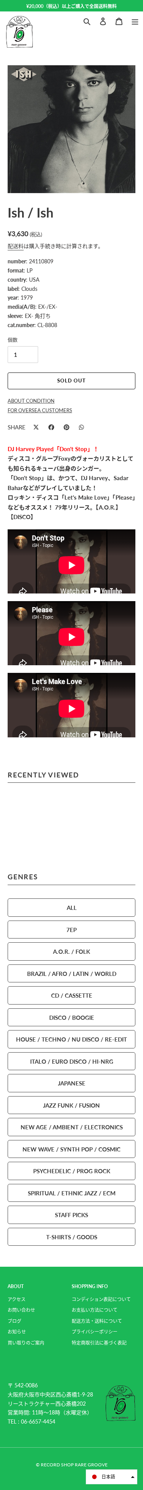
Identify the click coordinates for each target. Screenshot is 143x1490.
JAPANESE (71, 1083)
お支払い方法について (94, 1310)
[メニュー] (135, 20)
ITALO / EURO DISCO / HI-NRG (71, 1061)
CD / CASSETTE (71, 995)
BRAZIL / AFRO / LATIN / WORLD (71, 973)
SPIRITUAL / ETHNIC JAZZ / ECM (72, 1193)
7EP (71, 930)
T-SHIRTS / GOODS (71, 1237)
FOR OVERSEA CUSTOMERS (40, 410)
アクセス (17, 1299)
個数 (13, 339)
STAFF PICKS (71, 1215)
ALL (72, 907)
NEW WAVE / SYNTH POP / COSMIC (71, 1149)
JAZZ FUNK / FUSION (71, 1105)
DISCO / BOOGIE (71, 1017)
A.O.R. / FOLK (71, 951)
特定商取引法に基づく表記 (99, 1343)
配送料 (16, 246)
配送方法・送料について (97, 1321)
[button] (111, 1476)
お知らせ (17, 1332)
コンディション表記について (101, 1299)
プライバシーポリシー (94, 1332)
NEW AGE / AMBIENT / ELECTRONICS (72, 1127)
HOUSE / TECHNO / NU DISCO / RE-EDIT (71, 1039)
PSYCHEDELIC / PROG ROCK (71, 1171)
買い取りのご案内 (26, 1343)
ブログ (14, 1321)
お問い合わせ (21, 1310)
